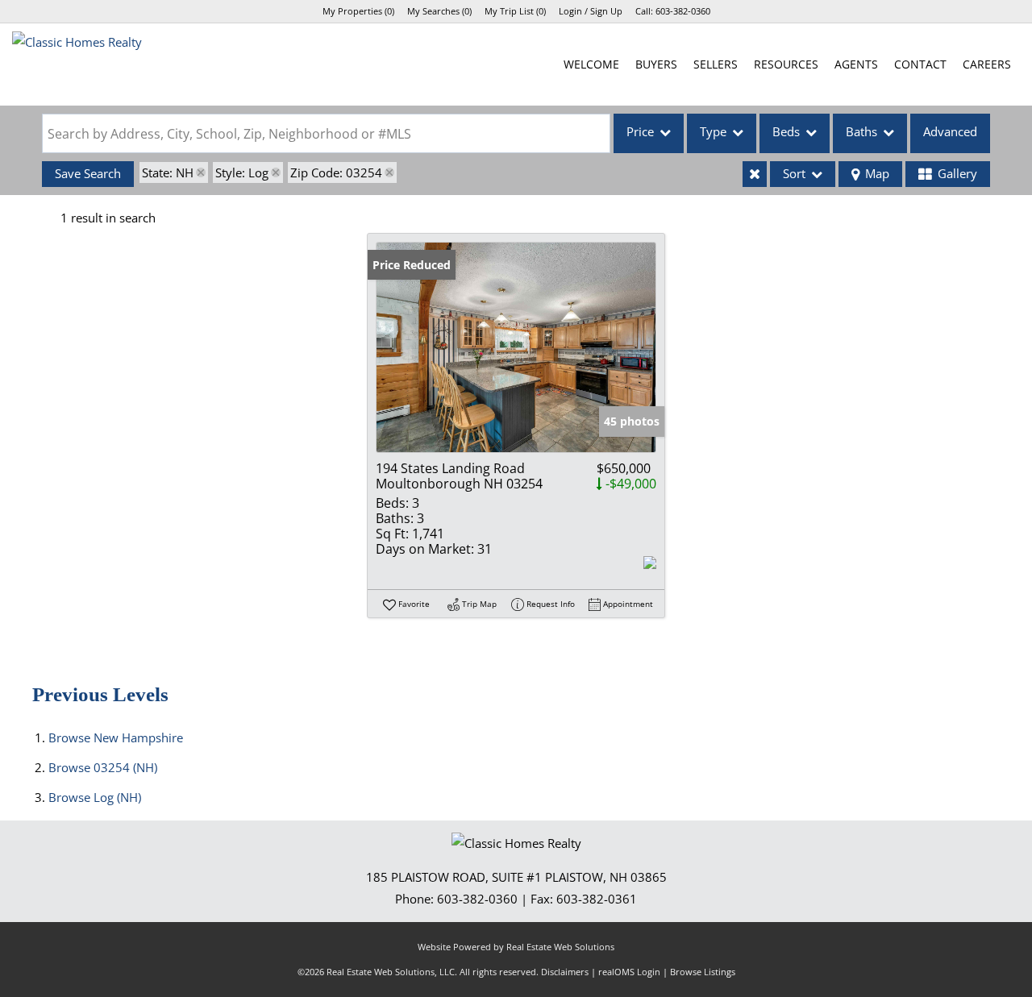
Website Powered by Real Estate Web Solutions (516, 947)
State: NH (168, 172)
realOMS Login (629, 972)
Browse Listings (702, 972)
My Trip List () (515, 11)
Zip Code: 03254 (336, 172)
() (358, 11)
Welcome (591, 64)
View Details (516, 347)
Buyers (656, 64)
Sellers (715, 64)
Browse (115, 737)
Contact (920, 64)
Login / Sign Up (590, 11)
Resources (786, 64)
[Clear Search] (755, 174)
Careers (987, 64)
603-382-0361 (596, 899)
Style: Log (241, 172)
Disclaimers (565, 972)
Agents (856, 64)
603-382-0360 (682, 11)
